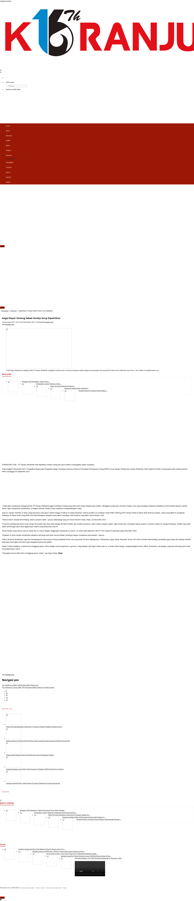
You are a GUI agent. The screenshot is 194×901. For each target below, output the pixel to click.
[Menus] (1, 70)
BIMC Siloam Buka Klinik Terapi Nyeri (20, 685)
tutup (2, 246)
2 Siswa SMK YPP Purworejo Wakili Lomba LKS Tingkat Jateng (28, 687)
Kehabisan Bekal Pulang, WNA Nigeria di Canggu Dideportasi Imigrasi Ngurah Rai (33, 783)
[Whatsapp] (7, 700)
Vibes (64, 888)
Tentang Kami (40, 888)
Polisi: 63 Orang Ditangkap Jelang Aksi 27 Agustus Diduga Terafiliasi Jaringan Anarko (34, 727)
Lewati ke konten (5, 1)
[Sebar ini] (6, 691)
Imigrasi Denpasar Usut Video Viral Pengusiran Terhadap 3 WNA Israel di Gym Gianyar (35, 769)
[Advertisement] (60, 108)
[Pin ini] (7, 696)
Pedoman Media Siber (27, 888)
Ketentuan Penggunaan (53, 888)
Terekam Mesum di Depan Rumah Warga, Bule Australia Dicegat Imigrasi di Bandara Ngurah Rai (38, 741)
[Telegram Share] (7, 698)
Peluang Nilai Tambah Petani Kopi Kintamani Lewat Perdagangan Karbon (30, 755)
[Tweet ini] (7, 693)
